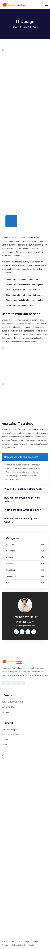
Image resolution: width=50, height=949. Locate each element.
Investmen (10, 570)
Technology (11, 576)
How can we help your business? (21, 456)
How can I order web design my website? (20, 520)
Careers (5, 745)
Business (10, 544)
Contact (5, 739)
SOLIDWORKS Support (11, 735)
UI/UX (8, 583)
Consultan (10, 551)
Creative (9, 557)
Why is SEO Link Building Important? (23, 488)
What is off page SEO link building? (22, 509)
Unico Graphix (32, 945)
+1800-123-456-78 (25, 622)
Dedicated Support (10, 729)
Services (5, 712)
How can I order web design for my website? (22, 499)
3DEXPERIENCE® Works (12, 702)
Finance (9, 563)
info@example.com (27, 626)
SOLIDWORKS (8, 707)
